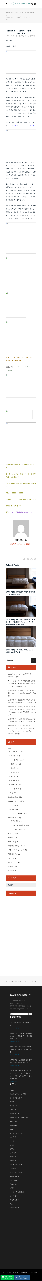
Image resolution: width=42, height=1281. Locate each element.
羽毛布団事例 (15, 821)
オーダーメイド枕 (14, 829)
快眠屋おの (22, 36)
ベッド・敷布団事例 (18, 825)
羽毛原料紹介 (13, 854)
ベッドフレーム (16, 760)
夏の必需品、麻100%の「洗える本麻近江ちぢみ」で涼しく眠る (21, 1049)
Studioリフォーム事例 (16, 801)
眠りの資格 (12, 870)
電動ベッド (15, 764)
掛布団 (13, 768)
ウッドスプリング (17, 751)
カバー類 (14, 780)
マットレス (15, 756)
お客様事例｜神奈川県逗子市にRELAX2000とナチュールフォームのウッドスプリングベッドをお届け (21, 728)
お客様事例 (30, 12)
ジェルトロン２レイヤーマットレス (21, 125)
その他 (10, 793)
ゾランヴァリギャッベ (16, 850)
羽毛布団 (11, 842)
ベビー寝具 (12, 858)
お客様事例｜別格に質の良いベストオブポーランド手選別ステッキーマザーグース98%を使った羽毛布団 (20, 622)
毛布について (13, 862)
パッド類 (14, 789)
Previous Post (15, 981)
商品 (9, 748)
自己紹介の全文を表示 (20, 544)
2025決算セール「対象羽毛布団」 (20, 674)
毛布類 (13, 776)
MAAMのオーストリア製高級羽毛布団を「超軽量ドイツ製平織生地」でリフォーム (21, 683)
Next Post (29, 981)
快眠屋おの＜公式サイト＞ (15, 12)
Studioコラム (13, 797)
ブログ (10, 805)
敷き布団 (14, 772)
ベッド (10, 833)
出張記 (10, 866)
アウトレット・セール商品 (17, 813)
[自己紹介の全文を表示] (31, 544)
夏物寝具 (14, 784)
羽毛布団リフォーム (15, 846)
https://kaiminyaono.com (21, 512)
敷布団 (10, 837)
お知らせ (11, 809)
